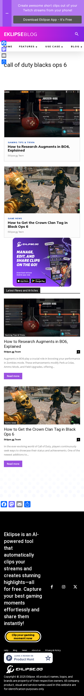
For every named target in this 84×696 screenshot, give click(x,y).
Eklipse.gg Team (16, 155)
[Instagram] (63, 587)
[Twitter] (75, 587)
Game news (15, 219)
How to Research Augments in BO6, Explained (39, 148)
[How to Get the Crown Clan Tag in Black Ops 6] (42, 190)
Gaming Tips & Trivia (21, 143)
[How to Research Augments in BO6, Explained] (42, 113)
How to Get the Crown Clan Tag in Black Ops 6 (38, 224)
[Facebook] (52, 587)
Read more (13, 376)
